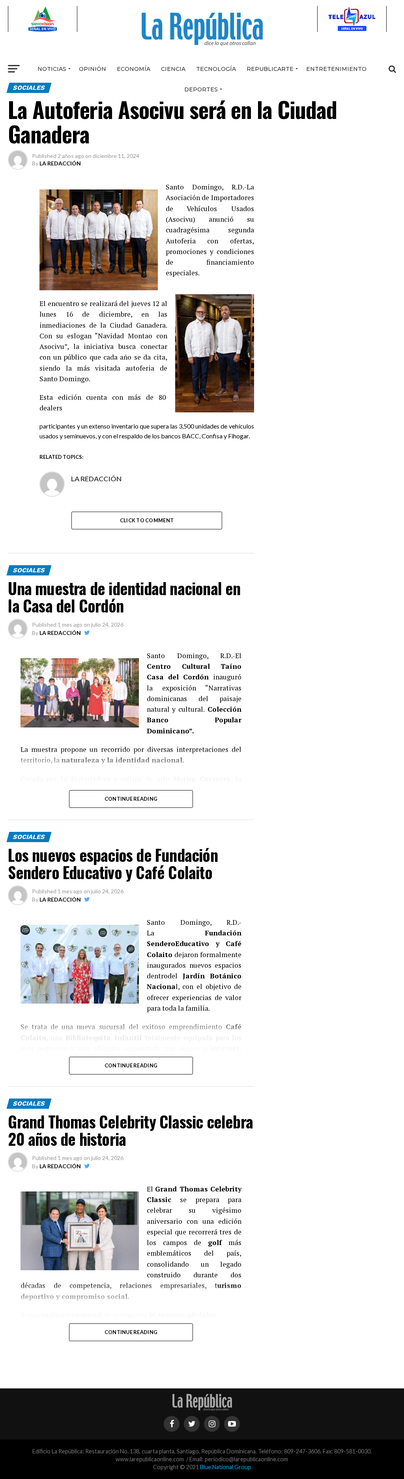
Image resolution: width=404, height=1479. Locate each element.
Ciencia (173, 68)
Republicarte (270, 68)
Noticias (51, 68)
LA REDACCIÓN (60, 163)
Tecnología (216, 68)
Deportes (201, 89)
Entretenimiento (336, 68)
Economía (133, 68)
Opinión (92, 68)
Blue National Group (225, 1467)
